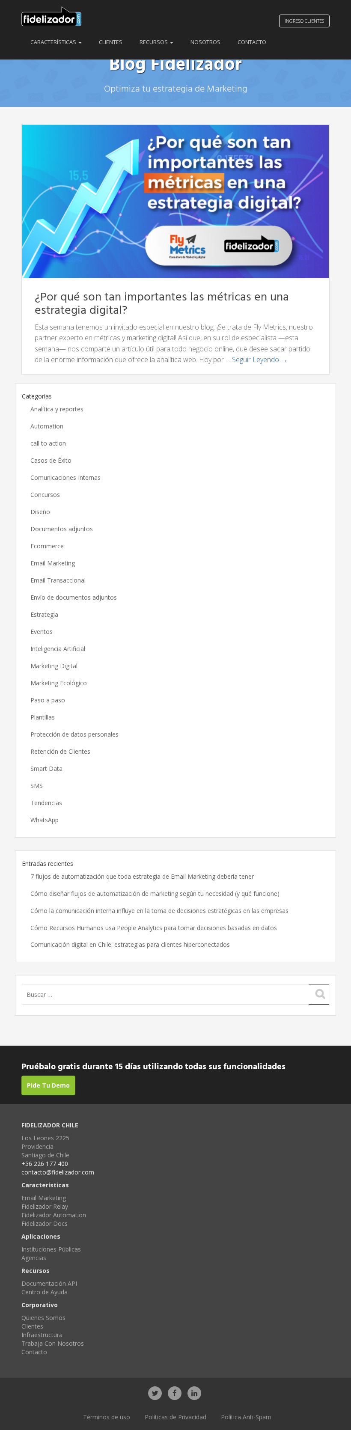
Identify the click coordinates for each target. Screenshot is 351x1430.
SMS (36, 786)
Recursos (154, 42)
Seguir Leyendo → (260, 359)
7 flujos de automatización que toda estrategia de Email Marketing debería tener (142, 876)
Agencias (33, 1258)
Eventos (41, 631)
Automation (46, 426)
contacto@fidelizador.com (57, 1172)
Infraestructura (41, 1335)
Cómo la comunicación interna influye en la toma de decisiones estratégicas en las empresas (159, 911)
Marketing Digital (53, 666)
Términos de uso (106, 1417)
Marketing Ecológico (58, 683)
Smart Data (46, 768)
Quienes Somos (43, 1318)
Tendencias (46, 803)
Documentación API (49, 1283)
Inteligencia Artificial (57, 649)
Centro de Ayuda (44, 1292)
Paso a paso (47, 700)
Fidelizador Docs (44, 1223)
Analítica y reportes (56, 409)
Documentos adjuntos (61, 529)
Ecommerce (47, 546)
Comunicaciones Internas (65, 477)
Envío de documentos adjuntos (73, 597)
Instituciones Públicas (51, 1249)
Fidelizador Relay (44, 1206)
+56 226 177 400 (44, 1163)
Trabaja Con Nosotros (52, 1343)
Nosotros (205, 42)
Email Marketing (52, 563)
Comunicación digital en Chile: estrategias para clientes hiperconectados (130, 944)
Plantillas (42, 717)
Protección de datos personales (74, 734)
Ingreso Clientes (304, 21)
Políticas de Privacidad (175, 1417)
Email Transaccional (58, 580)
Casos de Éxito (50, 460)
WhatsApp (44, 820)
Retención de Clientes (60, 751)
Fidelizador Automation (53, 1215)
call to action (48, 443)
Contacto (252, 42)
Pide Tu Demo (48, 1085)
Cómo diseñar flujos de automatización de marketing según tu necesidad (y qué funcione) (155, 893)
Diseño (40, 512)
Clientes (110, 42)
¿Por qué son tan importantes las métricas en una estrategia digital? (162, 304)
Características (53, 42)
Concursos (45, 495)
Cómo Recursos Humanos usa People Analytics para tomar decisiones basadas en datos (153, 928)
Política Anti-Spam (246, 1417)
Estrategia (44, 614)
